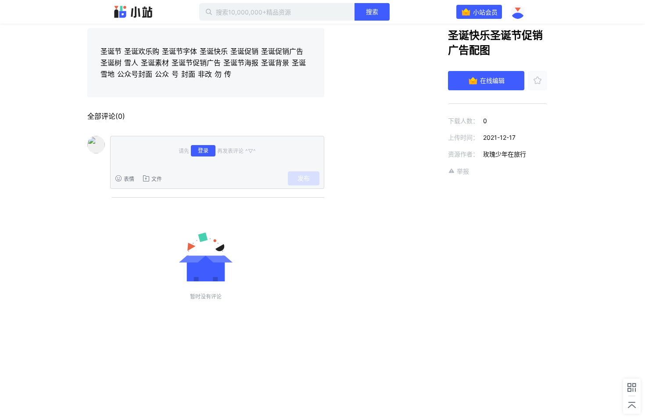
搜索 (372, 11)
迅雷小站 (133, 11)
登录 (203, 150)
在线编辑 (492, 80)
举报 (463, 171)
